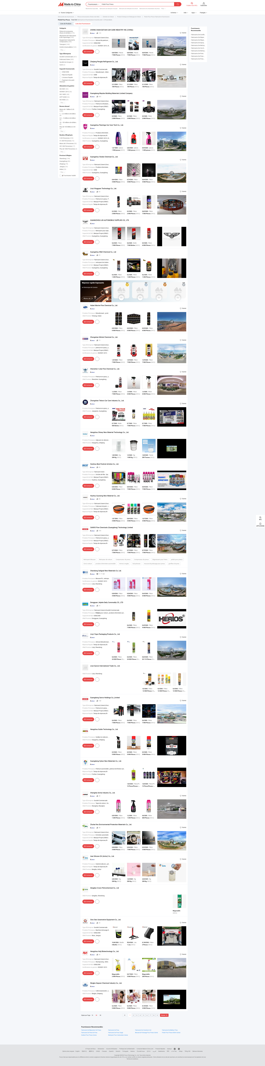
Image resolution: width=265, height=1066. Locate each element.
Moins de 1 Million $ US (67, 110)
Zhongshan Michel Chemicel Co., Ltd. (104, 337)
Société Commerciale (68, 57)
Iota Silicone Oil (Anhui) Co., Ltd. (102, 856)
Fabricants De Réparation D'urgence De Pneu (205, 40)
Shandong (65, 158)
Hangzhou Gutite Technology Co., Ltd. (104, 729)
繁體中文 (91, 1051)
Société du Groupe (66, 62)
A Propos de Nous (90, 1049)
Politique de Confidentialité (126, 1049)
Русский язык (141, 1051)
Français (104, 1051)
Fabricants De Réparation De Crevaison (203, 37)
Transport (65, 44)
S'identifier (203, 5)
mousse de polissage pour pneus (154, 564)
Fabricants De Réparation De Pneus (91, 1030)
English (77, 1051)
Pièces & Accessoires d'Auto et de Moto (67, 32)
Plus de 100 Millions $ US (67, 127)
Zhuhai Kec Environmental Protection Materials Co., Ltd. (111, 824)
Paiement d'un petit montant (67, 81)
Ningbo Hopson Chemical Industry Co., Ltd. (106, 983)
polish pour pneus (176, 559)
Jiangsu (64, 167)
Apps (193, 13)
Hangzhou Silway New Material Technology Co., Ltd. (109, 432)
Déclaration (101, 1049)
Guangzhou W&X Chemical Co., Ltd (103, 252)
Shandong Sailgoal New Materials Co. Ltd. (105, 571)
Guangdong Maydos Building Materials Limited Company (111, 93)
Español (111, 1051)
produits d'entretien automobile (106, 564)
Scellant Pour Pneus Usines (89, 1035)
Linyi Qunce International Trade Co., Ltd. (105, 666)
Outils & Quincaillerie (68, 47)
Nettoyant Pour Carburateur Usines (118, 1035)
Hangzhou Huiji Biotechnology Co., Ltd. (104, 951)
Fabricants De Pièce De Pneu (89, 1032)
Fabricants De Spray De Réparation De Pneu (205, 43)
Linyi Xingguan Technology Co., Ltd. (103, 188)
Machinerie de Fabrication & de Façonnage (68, 36)
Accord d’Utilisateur (111, 1049)
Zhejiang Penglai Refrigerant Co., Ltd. (104, 61)
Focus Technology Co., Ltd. (131, 1055)
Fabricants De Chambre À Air (143, 1030)
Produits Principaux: (88, 40)
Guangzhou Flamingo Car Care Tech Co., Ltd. (106, 125)
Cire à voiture (88, 564)
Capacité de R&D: (87, 43)
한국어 (149, 1051)
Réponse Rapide (67, 75)
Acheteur (173, 13)
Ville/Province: (87, 109)
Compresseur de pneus (123, 559)
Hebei (63, 169)
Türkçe (180, 1051)
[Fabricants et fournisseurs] (69, 4)
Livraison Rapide (67, 77)
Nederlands (161, 1051)
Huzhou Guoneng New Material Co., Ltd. (105, 496)
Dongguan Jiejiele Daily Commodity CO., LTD (106, 602)
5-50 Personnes (66, 138)
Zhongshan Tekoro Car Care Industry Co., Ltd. (107, 400)
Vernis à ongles (124, 564)
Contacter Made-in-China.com (145, 1049)
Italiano (132, 1051)
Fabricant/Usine (67, 59)
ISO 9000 (64, 100)
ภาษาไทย (174, 1051)
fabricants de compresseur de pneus (149, 8)
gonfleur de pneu (174, 564)
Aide (185, 13)
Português (125, 1051)
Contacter (89, 52)
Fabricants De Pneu (197, 53)
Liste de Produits (65, 23)
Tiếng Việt (187, 1051)
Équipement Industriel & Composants (67, 41)
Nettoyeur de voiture (105, 559)
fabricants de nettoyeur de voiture (128, 8)
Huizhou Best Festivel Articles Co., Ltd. (104, 464)
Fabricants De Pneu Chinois (200, 59)
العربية (154, 1051)
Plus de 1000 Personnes (68, 149)
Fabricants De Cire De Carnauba (201, 48)
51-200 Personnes (67, 141)
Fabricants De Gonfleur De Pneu (201, 35)
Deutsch (118, 1051)
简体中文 (84, 1051)
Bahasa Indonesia (198, 1051)
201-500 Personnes (67, 146)
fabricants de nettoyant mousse (108, 8)
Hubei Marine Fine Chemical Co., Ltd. (104, 305)
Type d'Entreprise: (88, 38)
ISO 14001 (64, 94)
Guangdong (65, 161)
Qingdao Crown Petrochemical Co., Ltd (104, 888)
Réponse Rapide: (87, 77)
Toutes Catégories (66, 13)
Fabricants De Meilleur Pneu (170, 1030)
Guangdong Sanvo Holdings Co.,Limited (105, 697)
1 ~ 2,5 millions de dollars (68, 114)
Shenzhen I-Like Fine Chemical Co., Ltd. (105, 369)
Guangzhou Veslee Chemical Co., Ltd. (104, 157)
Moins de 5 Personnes (68, 143)
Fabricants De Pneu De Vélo (200, 56)
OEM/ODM (65, 72)
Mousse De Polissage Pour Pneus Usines (146, 1032)
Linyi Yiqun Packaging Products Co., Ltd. (105, 634)
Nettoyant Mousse (89, 559)
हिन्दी (168, 1051)
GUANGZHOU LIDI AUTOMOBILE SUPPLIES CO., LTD (109, 220)
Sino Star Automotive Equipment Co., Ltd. (105, 919)
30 (96, 1015)
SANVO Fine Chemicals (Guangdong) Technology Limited (111, 527)
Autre (62, 65)
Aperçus (169, 1049)
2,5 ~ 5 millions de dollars (68, 119)
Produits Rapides (160, 1049)
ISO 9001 (64, 89)
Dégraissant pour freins (159, 559)
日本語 (98, 1051)
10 (92, 1015)
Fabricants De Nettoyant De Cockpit (202, 51)
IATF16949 (65, 97)
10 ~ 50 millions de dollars (68, 123)
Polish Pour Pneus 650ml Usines (171, 1032)
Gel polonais (136, 564)
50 (100, 1015)
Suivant (163, 1015)
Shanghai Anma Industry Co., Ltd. (102, 793)
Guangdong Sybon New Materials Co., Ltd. (106, 761)
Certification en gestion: (90, 46)
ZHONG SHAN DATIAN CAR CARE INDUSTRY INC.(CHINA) (111, 30)
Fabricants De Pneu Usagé (115, 1032)
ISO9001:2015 (66, 92)
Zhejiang (64, 164)
